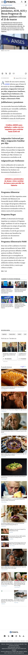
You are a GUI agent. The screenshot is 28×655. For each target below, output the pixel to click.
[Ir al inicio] (10, 2)
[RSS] (19, 636)
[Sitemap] (23, 636)
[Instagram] (16, 636)
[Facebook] (4, 636)
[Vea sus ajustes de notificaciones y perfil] (25, 1)
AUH (25, 334)
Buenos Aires (12, 334)
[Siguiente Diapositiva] (26, 350)
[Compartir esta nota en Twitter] (6, 73)
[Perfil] (14, 632)
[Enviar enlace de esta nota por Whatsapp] (10, 73)
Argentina (4, 334)
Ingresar (21, 1)
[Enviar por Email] (13, 73)
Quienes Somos (10, 641)
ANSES (7, 84)
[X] (8, 636)
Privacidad (22, 641)
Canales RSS (3, 641)
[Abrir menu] (2, 2)
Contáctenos (17, 641)
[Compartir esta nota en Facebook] (2, 73)
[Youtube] (12, 636)
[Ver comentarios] (26, 5)
